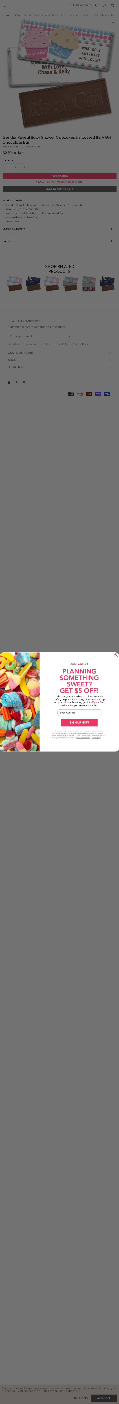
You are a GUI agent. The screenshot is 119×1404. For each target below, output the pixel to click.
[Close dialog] (116, 655)
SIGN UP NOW (79, 722)
